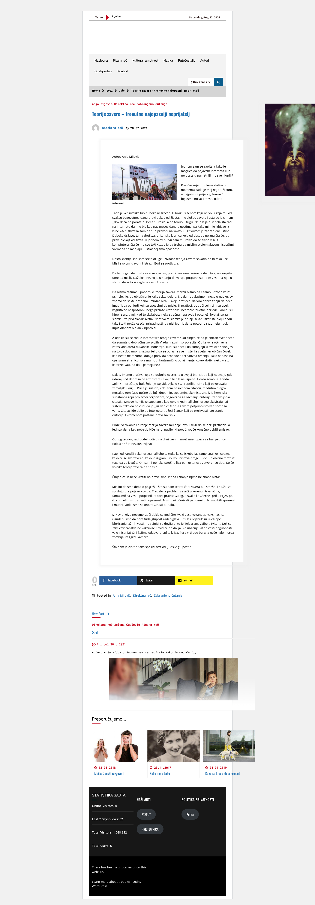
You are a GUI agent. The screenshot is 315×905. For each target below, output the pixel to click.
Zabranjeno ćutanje (151, 104)
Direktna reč (124, 104)
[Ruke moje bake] (173, 746)
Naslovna (101, 60)
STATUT (146, 814)
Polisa (190, 814)
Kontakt (122, 71)
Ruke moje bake (160, 773)
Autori (204, 60)
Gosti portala (103, 71)
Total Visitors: (102, 832)
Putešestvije (186, 60)
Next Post (98, 613)
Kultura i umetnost (145, 60)
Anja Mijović (102, 104)
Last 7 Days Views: (106, 819)
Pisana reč (120, 60)
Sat (95, 632)
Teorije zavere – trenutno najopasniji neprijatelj (141, 113)
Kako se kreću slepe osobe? (222, 773)
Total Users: (101, 846)
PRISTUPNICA (150, 829)
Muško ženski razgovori (109, 773)
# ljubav (116, 16)
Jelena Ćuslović (127, 624)
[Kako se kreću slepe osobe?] (229, 746)
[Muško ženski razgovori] (118, 746)
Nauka (168, 60)
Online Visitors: (103, 806)
